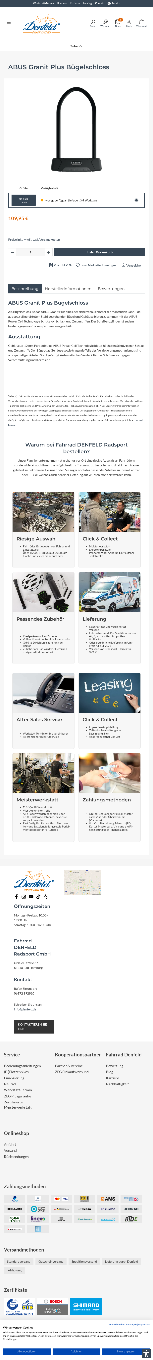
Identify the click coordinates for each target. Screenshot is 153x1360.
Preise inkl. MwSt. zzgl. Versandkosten (34, 239)
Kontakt (99, 3)
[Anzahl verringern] (12, 252)
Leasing (87, 3)
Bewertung (114, 1066)
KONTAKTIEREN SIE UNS (32, 1026)
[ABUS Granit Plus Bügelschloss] (76, 129)
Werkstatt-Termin (43, 3)
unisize (23, 200)
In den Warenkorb (100, 252)
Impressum (144, 1324)
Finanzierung (14, 1078)
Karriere (112, 1078)
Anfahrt (10, 1144)
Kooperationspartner (78, 1054)
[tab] (25, 288)
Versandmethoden (24, 1250)
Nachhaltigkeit (117, 1084)
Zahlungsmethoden (25, 1186)
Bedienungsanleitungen (22, 1066)
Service (116, 3)
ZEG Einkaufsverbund (72, 1072)
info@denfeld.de (25, 1009)
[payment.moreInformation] (108, 1199)
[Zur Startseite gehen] (41, 23)
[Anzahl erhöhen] (48, 252)
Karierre (75, 3)
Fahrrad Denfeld (124, 1054)
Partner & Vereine (69, 1066)
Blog (109, 1072)
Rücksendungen (16, 1157)
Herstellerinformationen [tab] (68, 288)
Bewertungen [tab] (111, 288)
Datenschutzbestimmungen (122, 1324)
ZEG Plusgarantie (17, 1096)
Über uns (62, 3)
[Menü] (9, 23)
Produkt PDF (62, 265)
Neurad (10, 1084)
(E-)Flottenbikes (16, 1072)
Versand (10, 1150)
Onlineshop (16, 1133)
